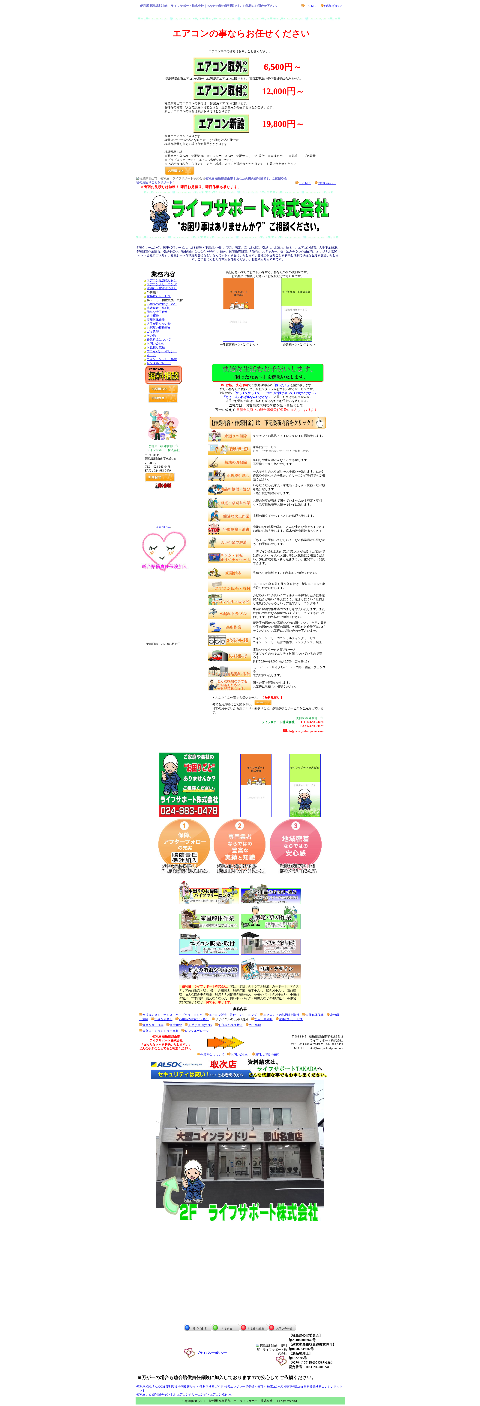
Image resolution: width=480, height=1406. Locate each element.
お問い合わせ (333, 6)
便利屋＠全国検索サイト (182, 1386)
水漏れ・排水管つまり (162, 288)
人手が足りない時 (159, 323)
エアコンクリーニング (162, 284)
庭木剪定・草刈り (159, 308)
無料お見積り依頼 (268, 1054)
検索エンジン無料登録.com (285, 1386)
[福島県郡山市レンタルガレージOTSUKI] (229, 660)
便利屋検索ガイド (212, 1386)
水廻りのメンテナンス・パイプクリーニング (172, 1014)
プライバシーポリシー (162, 351)
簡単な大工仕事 (157, 311)
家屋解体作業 (156, 319)
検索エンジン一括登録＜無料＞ (245, 1386)
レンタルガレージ (159, 363)
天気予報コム (163, 527)
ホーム (151, 355)
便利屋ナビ (143, 1394)
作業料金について (159, 339)
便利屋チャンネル (164, 1394)
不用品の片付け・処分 (162, 304)
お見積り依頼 (156, 347)
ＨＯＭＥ (311, 6)
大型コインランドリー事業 (160, 1030)
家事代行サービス (159, 296)
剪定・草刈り (264, 1019)
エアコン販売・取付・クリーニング (233, 1014)
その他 (151, 335)
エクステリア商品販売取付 (281, 1014)
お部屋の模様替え (159, 327)
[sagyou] (267, 428)
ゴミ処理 (153, 331)
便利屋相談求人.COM (150, 1386)
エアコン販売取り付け (162, 280)
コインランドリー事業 (162, 359)
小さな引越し (163, 1019)
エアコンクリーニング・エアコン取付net (204, 1394)
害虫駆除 (153, 315)
